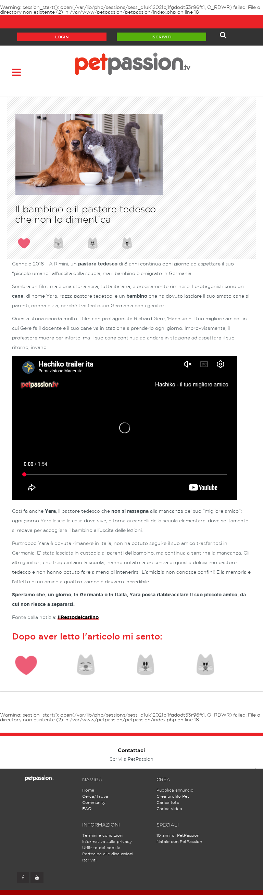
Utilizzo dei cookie (101, 848)
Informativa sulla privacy (107, 842)
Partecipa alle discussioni (107, 854)
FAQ (86, 809)
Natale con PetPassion (179, 842)
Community (93, 803)
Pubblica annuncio (174, 790)
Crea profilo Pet (172, 796)
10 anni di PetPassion (177, 835)
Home (88, 790)
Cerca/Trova (95, 796)
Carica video (169, 809)
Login (61, 37)
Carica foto (167, 803)
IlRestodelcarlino (78, 618)
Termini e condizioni (102, 835)
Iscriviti (161, 37)
